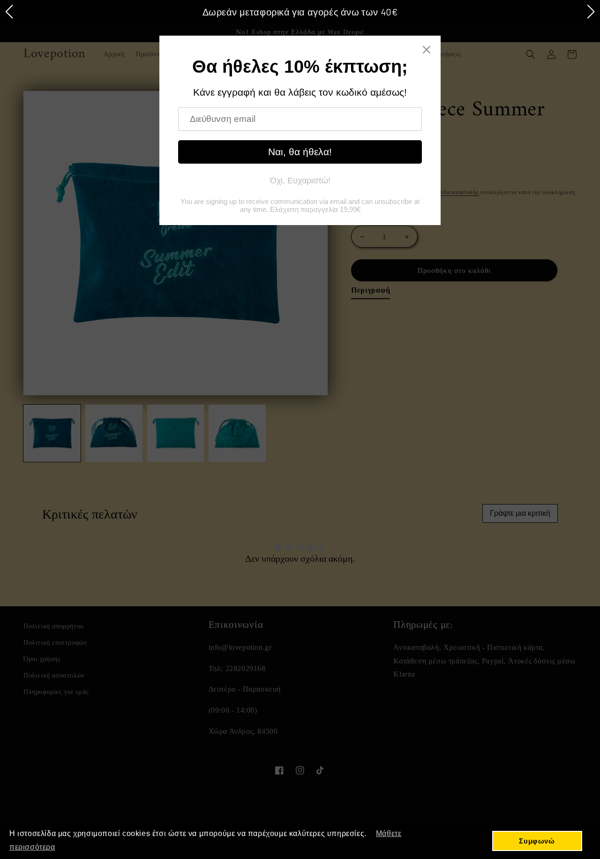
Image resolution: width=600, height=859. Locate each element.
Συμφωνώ (537, 841)
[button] (9, 12)
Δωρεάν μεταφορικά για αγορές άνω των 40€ (300, 11)
